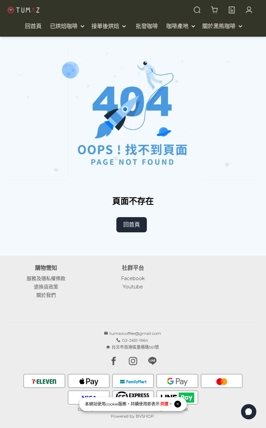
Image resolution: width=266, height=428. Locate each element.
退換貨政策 (46, 287)
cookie (112, 404)
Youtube (133, 287)
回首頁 (131, 224)
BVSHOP (145, 416)
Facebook (133, 278)
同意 (164, 404)
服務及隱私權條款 (46, 278)
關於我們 (46, 295)
